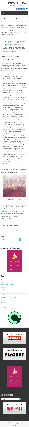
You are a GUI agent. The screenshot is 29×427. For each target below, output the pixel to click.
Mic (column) (4, 289)
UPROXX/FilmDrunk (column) (9, 305)
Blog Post (5, 218)
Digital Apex (4, 282)
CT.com (24, 213)
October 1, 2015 (19, 216)
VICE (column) (4, 307)
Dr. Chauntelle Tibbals (14, 2)
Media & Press (23, 423)
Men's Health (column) (7, 284)
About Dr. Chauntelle (7, 423)
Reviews (3, 302)
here (5, 208)
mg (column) (4, 287)
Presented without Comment (8, 297)
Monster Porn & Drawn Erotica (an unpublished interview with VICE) (12, 224)
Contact (14, 425)
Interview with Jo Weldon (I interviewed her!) (14, 230)
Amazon (18, 213)
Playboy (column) (5, 294)
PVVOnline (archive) (6, 300)
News (9, 218)
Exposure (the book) (16, 423)
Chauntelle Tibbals (7, 216)
